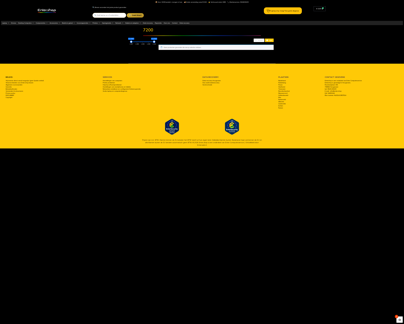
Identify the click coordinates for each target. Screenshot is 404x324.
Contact (174, 23)
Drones (13, 23)
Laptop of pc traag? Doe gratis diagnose (285, 11)
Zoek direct (137, 15)
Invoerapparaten (82, 23)
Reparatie (158, 23)
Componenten (40, 23)
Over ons (167, 23)
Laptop (4, 23)
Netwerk (118, 23)
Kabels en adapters (132, 23)
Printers (95, 23)
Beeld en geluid (67, 23)
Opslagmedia (106, 23)
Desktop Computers (25, 23)
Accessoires (54, 23)
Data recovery (148, 23)
